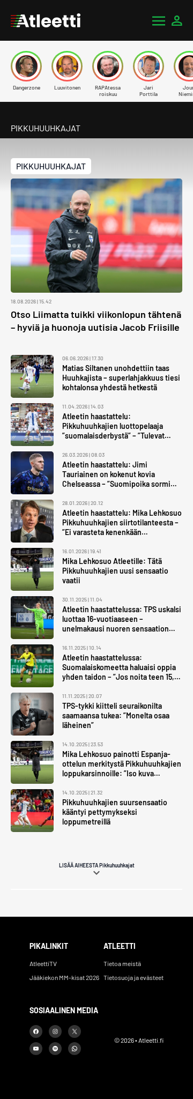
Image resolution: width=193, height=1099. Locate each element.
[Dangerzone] (26, 66)
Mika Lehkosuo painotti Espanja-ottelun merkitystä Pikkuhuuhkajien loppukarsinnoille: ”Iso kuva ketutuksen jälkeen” (121, 768)
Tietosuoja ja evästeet (133, 977)
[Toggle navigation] (158, 20)
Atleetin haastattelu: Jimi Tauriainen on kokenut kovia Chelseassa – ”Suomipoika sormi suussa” (116, 479)
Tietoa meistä (122, 963)
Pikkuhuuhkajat (51, 166)
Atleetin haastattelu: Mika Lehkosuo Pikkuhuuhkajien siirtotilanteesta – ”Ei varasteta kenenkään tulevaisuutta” (122, 527)
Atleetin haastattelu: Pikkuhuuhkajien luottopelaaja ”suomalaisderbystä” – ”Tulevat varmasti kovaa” (113, 431)
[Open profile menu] (177, 20)
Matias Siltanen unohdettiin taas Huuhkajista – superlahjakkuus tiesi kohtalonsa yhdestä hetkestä (121, 377)
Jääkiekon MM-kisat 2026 (64, 977)
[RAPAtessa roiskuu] (107, 66)
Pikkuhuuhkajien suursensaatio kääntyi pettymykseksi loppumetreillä (114, 812)
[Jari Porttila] (148, 66)
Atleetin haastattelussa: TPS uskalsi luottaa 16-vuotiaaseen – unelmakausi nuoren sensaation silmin (121, 624)
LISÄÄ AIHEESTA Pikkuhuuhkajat (97, 865)
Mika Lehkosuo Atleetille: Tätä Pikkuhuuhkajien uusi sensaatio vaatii (115, 570)
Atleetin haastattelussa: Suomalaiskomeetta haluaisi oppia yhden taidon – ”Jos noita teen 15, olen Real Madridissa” (119, 672)
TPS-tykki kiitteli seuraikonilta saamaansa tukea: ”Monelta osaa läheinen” (115, 715)
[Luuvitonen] (67, 66)
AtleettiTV (43, 963)
